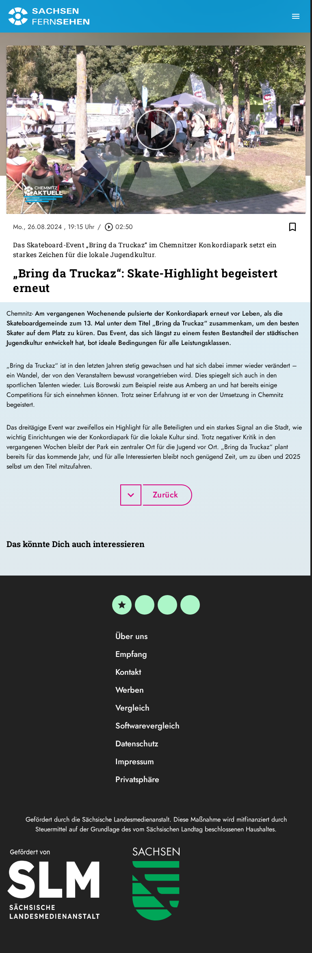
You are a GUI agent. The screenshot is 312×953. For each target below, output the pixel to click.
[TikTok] (190, 605)
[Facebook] (144, 605)
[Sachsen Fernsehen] (49, 16)
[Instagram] (167, 605)
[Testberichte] (122, 605)
